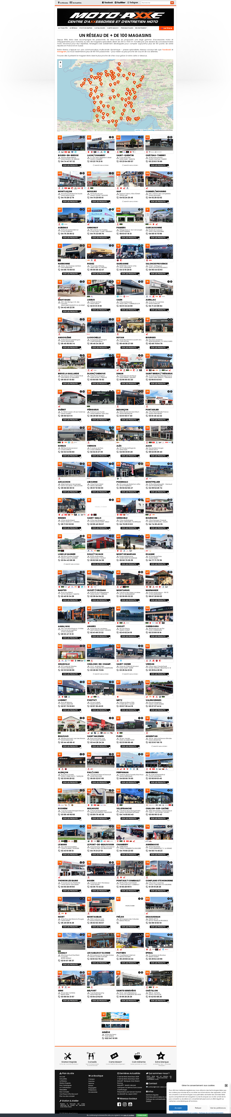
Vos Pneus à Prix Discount (69, 1094)
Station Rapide (85, 28)
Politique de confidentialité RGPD (211, 1113)
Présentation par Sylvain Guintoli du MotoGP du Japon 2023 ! (129, 1093)
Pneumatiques (127, 28)
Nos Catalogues (66, 1085)
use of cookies (128, 1115)
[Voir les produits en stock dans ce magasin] (72, 167)
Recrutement (141, 28)
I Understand (142, 1115)
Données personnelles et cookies (185, 1113)
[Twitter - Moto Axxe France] (121, 3)
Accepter (178, 1108)
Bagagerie (92, 1088)
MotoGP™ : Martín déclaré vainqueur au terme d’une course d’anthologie (129, 1087)
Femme (91, 1083)
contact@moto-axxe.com (157, 1087)
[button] (226, 1085)
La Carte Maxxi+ (65, 1087)
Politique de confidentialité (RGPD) (155, 1100)
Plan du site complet (67, 1096)
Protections (92, 1090)
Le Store (167, 28)
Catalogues (99, 28)
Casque (91, 1079)
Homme (91, 1081)
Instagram (61, 51)
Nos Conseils (64, 1092)
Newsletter (63, 1090)
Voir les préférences (218, 1108)
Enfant (90, 1086)
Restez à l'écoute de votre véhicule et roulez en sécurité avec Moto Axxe (72, 1105)
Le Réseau (73, 28)
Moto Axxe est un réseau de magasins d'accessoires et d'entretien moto (159, 1077)
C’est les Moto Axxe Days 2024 (128, 1079)
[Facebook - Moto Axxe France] (107, 3)
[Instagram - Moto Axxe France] (133, 4)
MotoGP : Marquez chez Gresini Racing (128, 1082)
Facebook (166, 50)
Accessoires (92, 1092)
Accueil (62, 1077)
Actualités (63, 28)
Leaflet (138, 130)
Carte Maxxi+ (113, 28)
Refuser (198, 1108)
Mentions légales (152, 1095)
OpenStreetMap (149, 130)
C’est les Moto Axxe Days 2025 (128, 1077)
